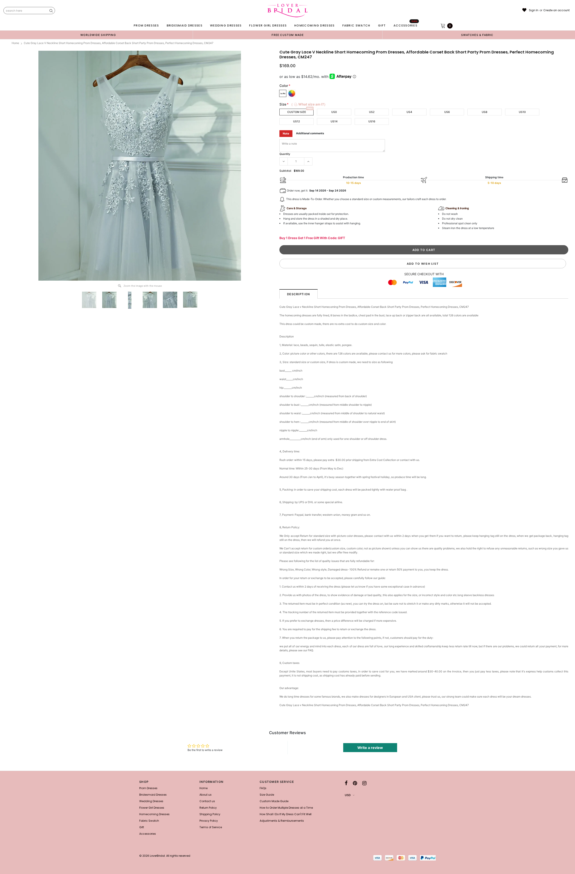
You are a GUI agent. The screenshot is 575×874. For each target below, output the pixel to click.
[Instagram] (364, 783)
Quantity (284, 154)
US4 (409, 112)
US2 (371, 112)
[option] (98, 35)
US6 (447, 112)
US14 (334, 121)
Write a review (370, 747)
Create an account (556, 10)
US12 (296, 121)
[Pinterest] (355, 783)
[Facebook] (346, 783)
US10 (522, 112)
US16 (371, 121)
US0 (334, 112)
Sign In (533, 10)
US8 (484, 112)
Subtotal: (285, 171)
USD (348, 795)
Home (15, 43)
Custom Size (296, 112)
